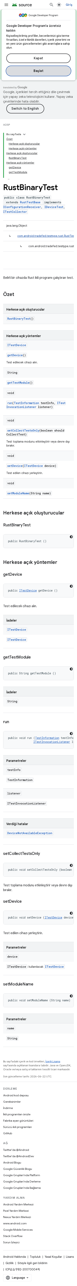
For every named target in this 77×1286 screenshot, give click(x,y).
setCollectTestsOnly (23, 430)
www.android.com (15, 1223)
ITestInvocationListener (36, 405)
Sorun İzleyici (11, 1242)
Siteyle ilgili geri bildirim (32, 1263)
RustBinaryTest (18, 318)
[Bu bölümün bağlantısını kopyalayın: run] (13, 722)
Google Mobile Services (18, 1229)
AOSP (6, 124)
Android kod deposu (16, 1095)
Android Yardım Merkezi (18, 1204)
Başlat (38, 71)
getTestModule (18, 382)
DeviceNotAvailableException (29, 833)
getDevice (15, 355)
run (9, 403)
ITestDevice (16, 345)
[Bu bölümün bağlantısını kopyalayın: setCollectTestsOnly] (44, 854)
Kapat (38, 58)
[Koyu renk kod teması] (71, 536)
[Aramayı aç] (51, 4)
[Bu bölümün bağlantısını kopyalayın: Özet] (18, 294)
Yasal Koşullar (53, 1256)
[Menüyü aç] (6, 4)
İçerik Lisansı (52, 1061)
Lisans (70, 1256)
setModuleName (18, 493)
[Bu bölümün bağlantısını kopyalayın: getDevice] (26, 574)
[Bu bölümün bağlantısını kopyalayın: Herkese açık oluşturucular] (68, 513)
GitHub (7, 1133)
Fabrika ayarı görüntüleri (18, 1120)
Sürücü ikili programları (17, 1127)
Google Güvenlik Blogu (17, 1169)
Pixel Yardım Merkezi (16, 1211)
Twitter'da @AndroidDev (18, 1156)
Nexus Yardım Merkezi (17, 1217)
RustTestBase (30, 202)
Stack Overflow (13, 1236)
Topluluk (35, 1256)
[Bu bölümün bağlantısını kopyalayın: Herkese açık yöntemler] (61, 562)
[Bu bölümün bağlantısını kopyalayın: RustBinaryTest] (34, 525)
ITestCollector (15, 212)
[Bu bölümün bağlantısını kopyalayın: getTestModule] (35, 657)
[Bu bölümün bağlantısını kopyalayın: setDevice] (26, 901)
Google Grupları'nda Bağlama (22, 1188)
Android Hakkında (14, 1256)
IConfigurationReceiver (22, 207)
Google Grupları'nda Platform (21, 1175)
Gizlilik (10, 1263)
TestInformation (26, 403)
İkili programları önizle (16, 1114)
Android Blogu (12, 1162)
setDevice (15, 466)
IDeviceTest (53, 207)
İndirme (8, 1108)
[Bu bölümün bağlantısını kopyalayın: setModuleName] (37, 984)
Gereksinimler (12, 1101)
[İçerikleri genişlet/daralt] (24, 134)
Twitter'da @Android (16, 1150)
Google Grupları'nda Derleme (21, 1181)
